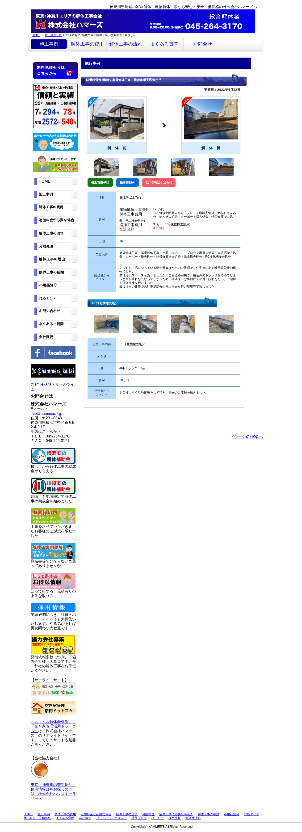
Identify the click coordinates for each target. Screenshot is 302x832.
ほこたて (157, 818)
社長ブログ (139, 818)
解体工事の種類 (208, 814)
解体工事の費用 (87, 43)
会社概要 (85, 818)
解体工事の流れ (125, 43)
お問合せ (202, 43)
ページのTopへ (247, 436)
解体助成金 (193, 818)
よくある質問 (164, 43)
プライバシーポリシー (111, 818)
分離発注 (148, 814)
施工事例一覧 (53, 35)
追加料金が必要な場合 (96, 814)
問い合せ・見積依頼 (37, 818)
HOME (36, 35)
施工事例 (48, 43)
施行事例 (44, 814)
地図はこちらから (46, 431)
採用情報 (174, 818)
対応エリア (251, 814)
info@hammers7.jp (46, 414)
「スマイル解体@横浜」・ (53, 722)
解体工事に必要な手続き (176, 814)
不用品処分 (231, 814)
